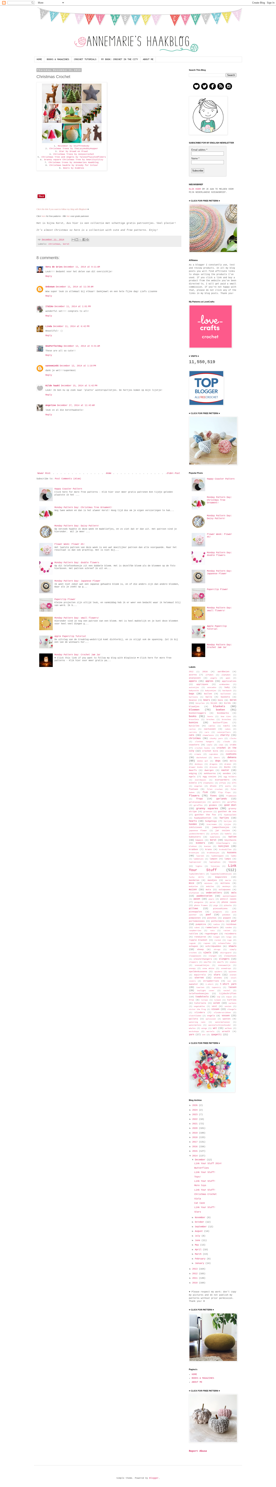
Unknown (50, 287)
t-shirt (209, 984)
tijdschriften (227, 993)
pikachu (228, 905)
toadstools (202, 996)
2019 (195, 1133)
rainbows (231, 924)
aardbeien (223, 672)
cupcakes (213, 754)
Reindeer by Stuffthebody (73, 146)
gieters (216, 802)
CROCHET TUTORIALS (85, 59)
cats (191, 735)
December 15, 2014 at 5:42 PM (79, 385)
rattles (193, 934)
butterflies (220, 723)
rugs (229, 940)
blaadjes (194, 706)
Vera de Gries (54, 267)
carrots (193, 732)
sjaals (207, 952)
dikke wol (202, 761)
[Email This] (73, 239)
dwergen (209, 770)
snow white (208, 969)
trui (191, 1000)
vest (214, 1006)
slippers (193, 962)
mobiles (210, 887)
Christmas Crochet (205, 1194)
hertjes (228, 821)
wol (215, 1028)
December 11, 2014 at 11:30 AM (74, 287)
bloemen (194, 709)
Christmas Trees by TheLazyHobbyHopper (73, 148)
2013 (195, 1269)
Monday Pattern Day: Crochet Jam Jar (77, 654)
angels (213, 678)
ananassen (195, 678)
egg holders (230, 777)
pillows (193, 908)
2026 (195, 1105)
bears (206, 700)
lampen (213, 859)
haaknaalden (230, 815)
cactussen (210, 729)
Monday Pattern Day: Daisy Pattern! (76, 526)
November (201, 1217)
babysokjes (210, 691)
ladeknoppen (217, 856)
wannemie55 (52, 366)
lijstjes (215, 866)
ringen (216, 937)
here (43, 216)
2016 (205, 672)
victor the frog (197, 1009)
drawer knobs (196, 767)
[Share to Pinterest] (87, 239)
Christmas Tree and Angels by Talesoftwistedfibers (73, 157)
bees (220, 700)
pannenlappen (229, 896)
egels (192, 777)
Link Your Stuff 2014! (208, 1163)
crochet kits (210, 751)
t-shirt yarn (228, 984)
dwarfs (193, 770)
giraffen (231, 802)
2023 (195, 1114)
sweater (193, 984)
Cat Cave (199, 1203)
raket (197, 928)
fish (205, 792)
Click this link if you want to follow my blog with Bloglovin (61, 209)
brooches (226, 720)
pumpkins (201, 924)
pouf (233, 921)
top (218, 997)
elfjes (222, 783)
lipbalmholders (197, 874)
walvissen (211, 1019)
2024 (195, 1110)
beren (233, 700)
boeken (220, 709)
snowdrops (226, 969)
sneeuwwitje (224, 965)
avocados (211, 687)
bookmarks (223, 713)
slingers (224, 959)
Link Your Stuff (212, 868)
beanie (193, 700)
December (201, 1159)
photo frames (201, 905)
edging (193, 773)
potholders (217, 921)
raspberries (195, 931)
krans (208, 849)
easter (225, 770)
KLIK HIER (195, 189)
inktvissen (195, 827)
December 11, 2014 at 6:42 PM (71, 326)
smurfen (207, 962)
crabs (233, 745)
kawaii (199, 840)
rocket (217, 940)
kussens (231, 852)
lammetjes (198, 859)
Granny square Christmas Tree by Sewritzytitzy (73, 160)
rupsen (207, 943)
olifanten (194, 893)
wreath (226, 1031)
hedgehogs (211, 821)
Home (108, 473)
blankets (219, 706)
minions (208, 883)
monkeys (226, 887)
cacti (226, 726)
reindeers (230, 934)
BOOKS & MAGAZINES (58, 59)
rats (212, 931)
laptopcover (195, 862)
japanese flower (198, 831)
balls (209, 697)
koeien (207, 846)
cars (207, 732)
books (192, 716)
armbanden (224, 684)
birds (227, 703)
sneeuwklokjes (202, 965)
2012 (191, 672)
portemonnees (197, 921)
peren (212, 902)
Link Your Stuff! (204, 1172)
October (200, 1222)
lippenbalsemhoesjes (221, 874)
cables (211, 726)
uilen (216, 1003)
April (199, 1249)
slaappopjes (195, 956)
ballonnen (226, 694)
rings (229, 937)
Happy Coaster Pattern (68, 489)
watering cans (197, 1022)
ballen (208, 694)
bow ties (226, 717)
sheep (200, 949)
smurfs (220, 962)
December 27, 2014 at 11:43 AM (76, 405)
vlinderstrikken (222, 1013)
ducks (227, 767)
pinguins (217, 912)
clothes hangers (204, 742)
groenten (207, 812)
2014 (195, 1156)
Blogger (153, 1478)
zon (203, 1035)
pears (211, 899)
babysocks (194, 691)
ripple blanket (198, 940)
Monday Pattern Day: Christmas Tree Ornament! (83, 507)
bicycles (200, 703)
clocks (233, 738)
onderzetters (214, 893)
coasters (194, 745)
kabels (228, 834)
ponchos (211, 918)
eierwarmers (222, 780)
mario (228, 880)
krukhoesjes (213, 853)
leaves (232, 862)
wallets (193, 1019)
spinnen (232, 972)
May (197, 1245)
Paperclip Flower (64, 599)
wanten (227, 1019)
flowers (194, 795)
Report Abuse (198, 1450)
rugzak (192, 943)
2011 (195, 1278)
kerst (66, 244)
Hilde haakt (52, 385)
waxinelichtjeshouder (219, 1025)
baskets (225, 697)
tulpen (217, 1000)
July (198, 1236)
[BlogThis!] (77, 239)
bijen (214, 703)
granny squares (207, 808)
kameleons (215, 837)
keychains (230, 840)
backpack (227, 691)
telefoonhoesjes (199, 993)
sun (229, 981)
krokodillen (225, 850)
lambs (233, 856)
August (199, 1231)
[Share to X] (80, 239)
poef (208, 914)
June (198, 1240)
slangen (212, 956)
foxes (213, 796)
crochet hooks (202, 748)
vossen (226, 1015)
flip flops (224, 793)
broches (210, 720)
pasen (197, 899)
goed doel (230, 805)
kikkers (200, 843)
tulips (204, 1000)
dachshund (201, 758)
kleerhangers (223, 843)
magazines (221, 877)
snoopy (192, 969)
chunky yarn (216, 738)
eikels (193, 783)
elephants (208, 783)
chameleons (208, 735)
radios (216, 924)
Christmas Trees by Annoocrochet (73, 154)
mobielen (193, 887)
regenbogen (211, 934)
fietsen (193, 789)
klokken (193, 846)
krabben (193, 849)
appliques (202, 684)
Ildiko (49, 306)
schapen (193, 946)
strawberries (211, 981)
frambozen (231, 796)
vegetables (199, 1006)
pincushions (220, 908)
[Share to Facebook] (84, 239)
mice (191, 883)
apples (209, 681)
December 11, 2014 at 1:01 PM (72, 306)
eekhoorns (210, 773)
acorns (193, 675)
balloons (193, 697)
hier (68, 216)
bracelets (194, 720)
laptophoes (214, 862)
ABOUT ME (148, 59)
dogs (217, 761)
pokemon (226, 915)
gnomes (213, 805)
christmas (54, 244)
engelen (198, 786)
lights (198, 866)
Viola (197, 1199)
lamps (227, 859)
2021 (195, 1123)
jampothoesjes (220, 827)
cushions (231, 754)
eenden (227, 773)
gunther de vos (227, 811)
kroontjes (194, 853)
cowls (209, 745)
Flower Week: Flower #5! (69, 544)
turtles (231, 1000)
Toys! (197, 1177)
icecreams (212, 824)
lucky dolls (196, 877)
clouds (226, 742)
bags (191, 693)
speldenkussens (198, 972)
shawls (232, 946)
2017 (195, 1142)
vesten (228, 1006)
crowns (197, 754)
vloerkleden (195, 1016)
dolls (233, 761)
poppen (227, 918)
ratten (226, 931)
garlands (221, 799)
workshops (194, 1032)
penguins (198, 902)
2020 (195, 1128)
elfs (234, 783)
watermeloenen (222, 1022)
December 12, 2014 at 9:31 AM (82, 346)
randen (228, 928)
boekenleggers (197, 713)
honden (193, 824)
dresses (213, 767)
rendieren (200, 937)
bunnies (193, 722)
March (199, 1254)
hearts (193, 821)
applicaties (229, 681)
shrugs (217, 950)
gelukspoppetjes (197, 802)
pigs (215, 905)
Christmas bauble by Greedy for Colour (73, 165)
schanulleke (224, 943)
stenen (233, 975)
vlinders (200, 1012)
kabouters (195, 837)
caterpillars (224, 732)
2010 (195, 1283)
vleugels (231, 1009)
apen (228, 678)
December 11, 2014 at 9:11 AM (82, 267)
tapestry (216, 987)
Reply (48, 276)
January (200, 1263)
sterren (199, 978)
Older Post (173, 473)
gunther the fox (205, 815)
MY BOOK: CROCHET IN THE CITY (119, 59)
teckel (226, 991)
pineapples (195, 912)
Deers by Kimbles (73, 168)
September (201, 1226)
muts (208, 890)
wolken (228, 1028)
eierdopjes (200, 780)
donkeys (199, 764)
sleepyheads (230, 956)
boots (210, 717)
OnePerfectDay (54, 346)
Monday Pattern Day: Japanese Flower (77, 581)
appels (193, 681)
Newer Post (44, 473)
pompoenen (195, 918)
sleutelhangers (203, 959)
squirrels (200, 975)
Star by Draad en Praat (73, 151)
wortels (210, 1032)
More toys (200, 1185)
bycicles (194, 726)
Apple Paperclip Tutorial (70, 636)
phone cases (229, 902)
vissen (215, 1009)
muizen (193, 889)
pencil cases (228, 899)
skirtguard (225, 953)
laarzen (200, 856)
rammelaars (212, 927)
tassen (232, 987)
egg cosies (209, 777)
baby (227, 687)
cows (221, 745)
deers (217, 758)
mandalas (194, 880)
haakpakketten (202, 818)
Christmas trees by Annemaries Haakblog (74, 162)
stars (217, 975)
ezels (228, 786)
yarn (191, 1034)
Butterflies (201, 1168)
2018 (195, 1137)
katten (232, 837)
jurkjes (215, 834)
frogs (199, 799)
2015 (195, 1151)
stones (218, 978)
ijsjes (227, 824)
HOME (39, 59)
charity (224, 735)
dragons (213, 764)
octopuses (225, 890)
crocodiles (230, 751)
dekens (231, 757)
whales (192, 1028)
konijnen (223, 846)
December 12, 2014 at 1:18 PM (78, 366)
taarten (200, 987)
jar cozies (222, 830)
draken (227, 764)
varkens (232, 1003)
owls (233, 893)
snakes (233, 962)
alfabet (209, 675)
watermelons (195, 1025)
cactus (192, 729)
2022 (195, 1119)
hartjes (224, 818)
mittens (225, 883)
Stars (197, 1212)
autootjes (194, 687)
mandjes (212, 880)
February (201, 1259)
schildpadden (213, 946)
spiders (218, 972)
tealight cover (205, 991)
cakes (228, 729)
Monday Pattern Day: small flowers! (76, 618)
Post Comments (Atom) (68, 478)
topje (229, 997)
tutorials (200, 1003)
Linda (48, 326)
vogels (211, 1016)
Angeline (50, 405)
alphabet (226, 675)
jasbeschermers (197, 834)
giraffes (198, 805)
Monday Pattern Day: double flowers (76, 562)
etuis (213, 786)
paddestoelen (204, 896)
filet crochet (215, 789)
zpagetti (216, 1034)
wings (204, 1028)
